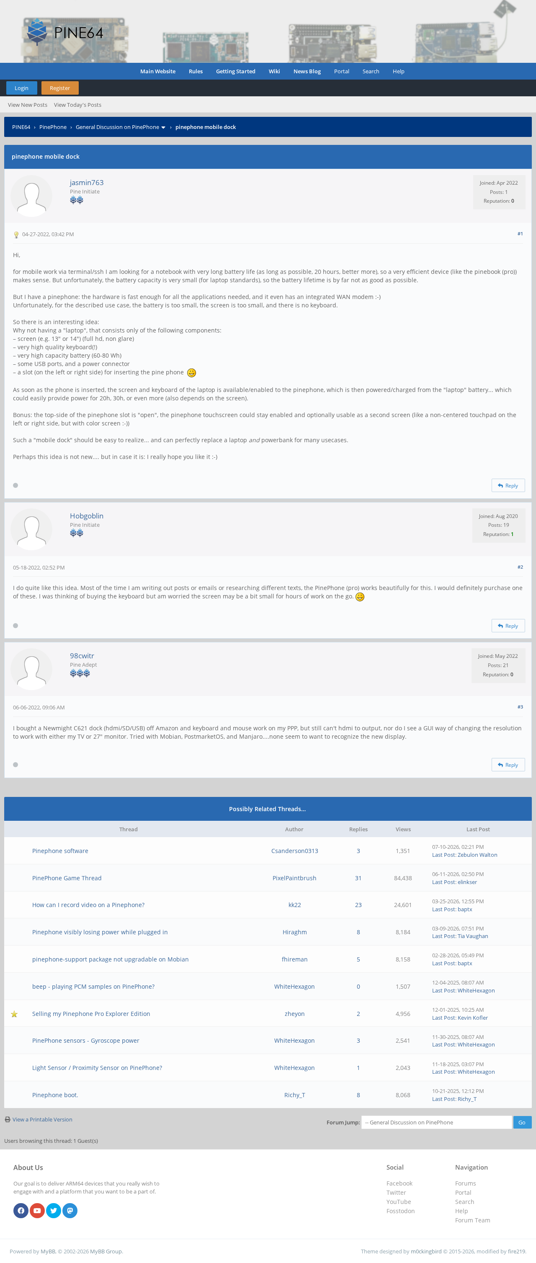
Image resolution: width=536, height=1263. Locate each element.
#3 (520, 707)
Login (21, 88)
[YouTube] (37, 1211)
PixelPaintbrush (295, 878)
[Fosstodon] (69, 1211)
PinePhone (53, 127)
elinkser (467, 882)
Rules (196, 71)
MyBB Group (106, 1251)
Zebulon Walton (477, 854)
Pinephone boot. (55, 1095)
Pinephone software (60, 851)
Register (60, 88)
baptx (465, 909)
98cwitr (82, 655)
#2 (520, 567)
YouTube (399, 1202)
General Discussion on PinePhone (117, 127)
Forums (465, 1183)
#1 (520, 233)
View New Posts (27, 104)
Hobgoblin (86, 516)
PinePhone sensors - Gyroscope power (85, 1040)
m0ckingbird (426, 1251)
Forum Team (472, 1220)
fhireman (295, 959)
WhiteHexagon (294, 986)
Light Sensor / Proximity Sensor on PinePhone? (97, 1068)
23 (358, 905)
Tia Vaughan (473, 936)
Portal (341, 71)
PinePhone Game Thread (67, 878)
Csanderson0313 (294, 851)
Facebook (399, 1183)
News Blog (307, 71)
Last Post (443, 854)
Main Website (157, 71)
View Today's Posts (77, 104)
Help (399, 71)
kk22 (295, 905)
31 (358, 878)
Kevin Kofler (473, 1017)
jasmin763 (87, 182)
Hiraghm (295, 932)
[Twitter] (53, 1211)
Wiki (274, 71)
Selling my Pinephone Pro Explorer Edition (91, 1014)
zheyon (295, 1014)
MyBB (48, 1251)
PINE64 (21, 127)
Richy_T (294, 1095)
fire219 (516, 1251)
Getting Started (235, 71)
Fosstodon (401, 1211)
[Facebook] (20, 1211)
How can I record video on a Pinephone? (88, 905)
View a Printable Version (42, 1119)
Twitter (396, 1192)
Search (371, 71)
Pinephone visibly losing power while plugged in (100, 932)
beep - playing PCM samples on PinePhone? (93, 986)
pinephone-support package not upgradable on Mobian (110, 959)
